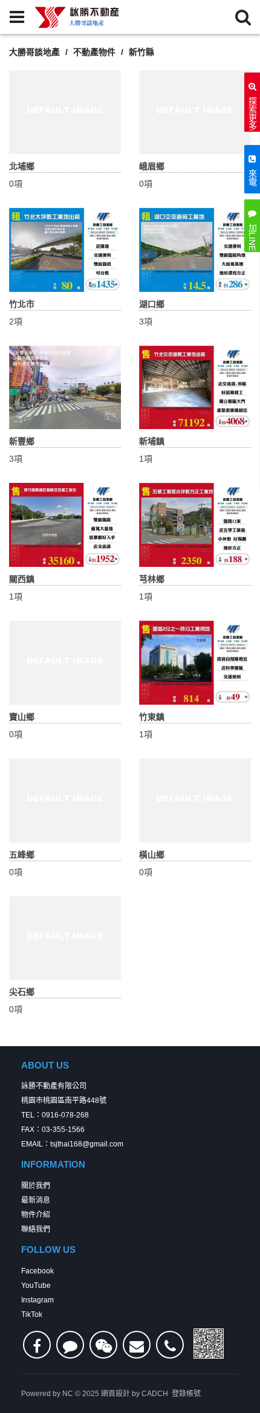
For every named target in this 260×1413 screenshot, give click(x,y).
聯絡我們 (35, 1229)
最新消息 (35, 1200)
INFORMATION (53, 1164)
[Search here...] (243, 16)
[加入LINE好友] (70, 1345)
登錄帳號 (186, 1393)
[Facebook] (37, 1345)
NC (67, 1393)
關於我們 (35, 1186)
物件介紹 (35, 1215)
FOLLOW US (48, 1249)
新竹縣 (141, 52)
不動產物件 (94, 52)
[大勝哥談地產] (77, 16)
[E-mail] (137, 1345)
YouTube (36, 1285)
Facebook (37, 1271)
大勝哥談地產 (34, 52)
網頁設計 (115, 1393)
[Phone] (170, 1345)
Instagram (37, 1300)
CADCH (154, 1393)
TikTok (31, 1314)
